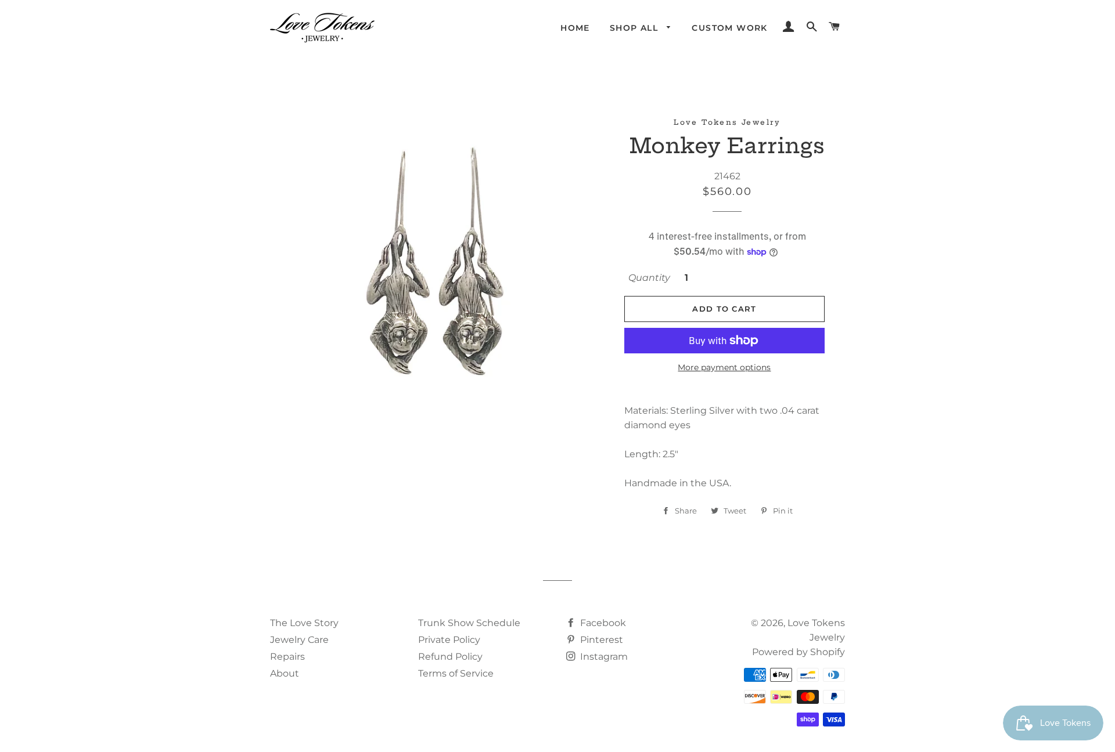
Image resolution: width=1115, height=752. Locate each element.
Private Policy (449, 639)
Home (575, 28)
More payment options (724, 367)
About (284, 673)
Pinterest (600, 639)
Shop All (635, 28)
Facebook (602, 622)
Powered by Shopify (798, 651)
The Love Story (304, 622)
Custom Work (729, 28)
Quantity (649, 277)
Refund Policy (450, 656)
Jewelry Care (299, 639)
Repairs (287, 656)
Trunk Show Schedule (469, 622)
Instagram (603, 656)
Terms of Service (456, 673)
